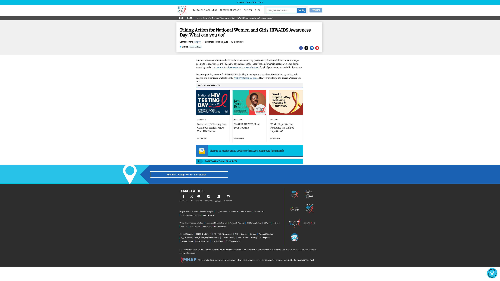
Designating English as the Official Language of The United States (208, 249)
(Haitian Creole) (207, 238)
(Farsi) (217, 241)
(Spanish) (186, 234)
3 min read (203, 138)
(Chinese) (203, 234)
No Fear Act (207, 226)
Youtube (199, 200)
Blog (258, 10)
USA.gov (267, 223)
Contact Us (233, 211)
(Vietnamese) (223, 234)
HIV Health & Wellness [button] (204, 10)
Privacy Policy (246, 211)
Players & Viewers (237, 223)
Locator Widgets (206, 211)
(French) (228, 238)
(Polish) (243, 238)
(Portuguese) (260, 238)
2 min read (276, 138)
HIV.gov (197, 41)
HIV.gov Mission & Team (189, 211)
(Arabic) (187, 238)
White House (195, 226)
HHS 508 (184, 226)
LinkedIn (218, 201)
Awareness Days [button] (195, 47)
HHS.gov (276, 223)
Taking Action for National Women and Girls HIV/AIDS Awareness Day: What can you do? (234, 18)
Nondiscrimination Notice (191, 215)
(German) (202, 241)
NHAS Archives (209, 215)
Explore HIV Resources (250, 2)
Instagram (209, 200)
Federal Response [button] (230, 10)
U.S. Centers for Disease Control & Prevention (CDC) (235, 67)
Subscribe (228, 200)
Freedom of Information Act (216, 223)
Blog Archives (221, 211)
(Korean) (241, 234)
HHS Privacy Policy (254, 223)
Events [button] (248, 10)
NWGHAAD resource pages (246, 77)
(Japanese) (233, 241)
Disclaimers (258, 211)
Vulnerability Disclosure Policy (191, 223)
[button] (301, 10)
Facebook (184, 200)
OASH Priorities (220, 226)
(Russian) (266, 234)
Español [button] (315, 10)
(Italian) (187, 241)
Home (180, 18)
